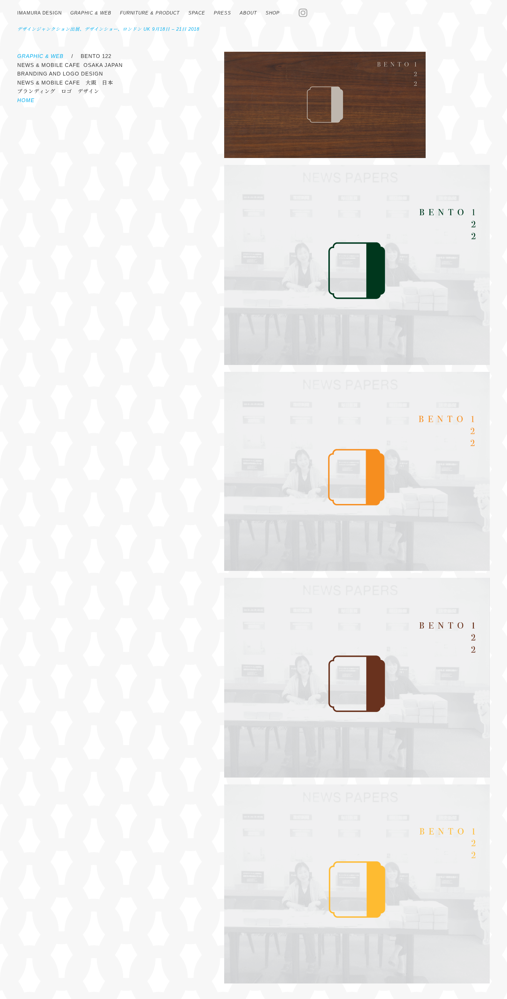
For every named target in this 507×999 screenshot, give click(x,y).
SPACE (196, 13)
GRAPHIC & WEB (90, 13)
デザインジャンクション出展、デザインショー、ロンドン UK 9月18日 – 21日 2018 (108, 29)
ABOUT (248, 13)
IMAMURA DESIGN (39, 13)
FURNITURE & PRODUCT (150, 13)
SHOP (273, 13)
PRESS (222, 13)
